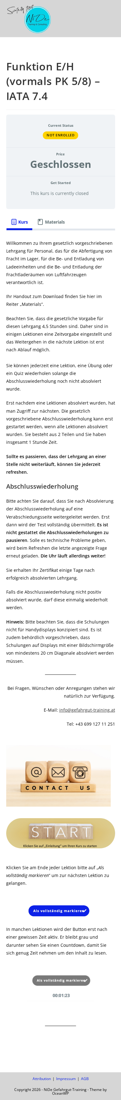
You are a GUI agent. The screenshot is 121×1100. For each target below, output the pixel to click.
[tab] (19, 221)
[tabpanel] (60, 637)
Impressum (66, 1078)
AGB (85, 1078)
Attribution (42, 1078)
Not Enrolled (60, 135)
